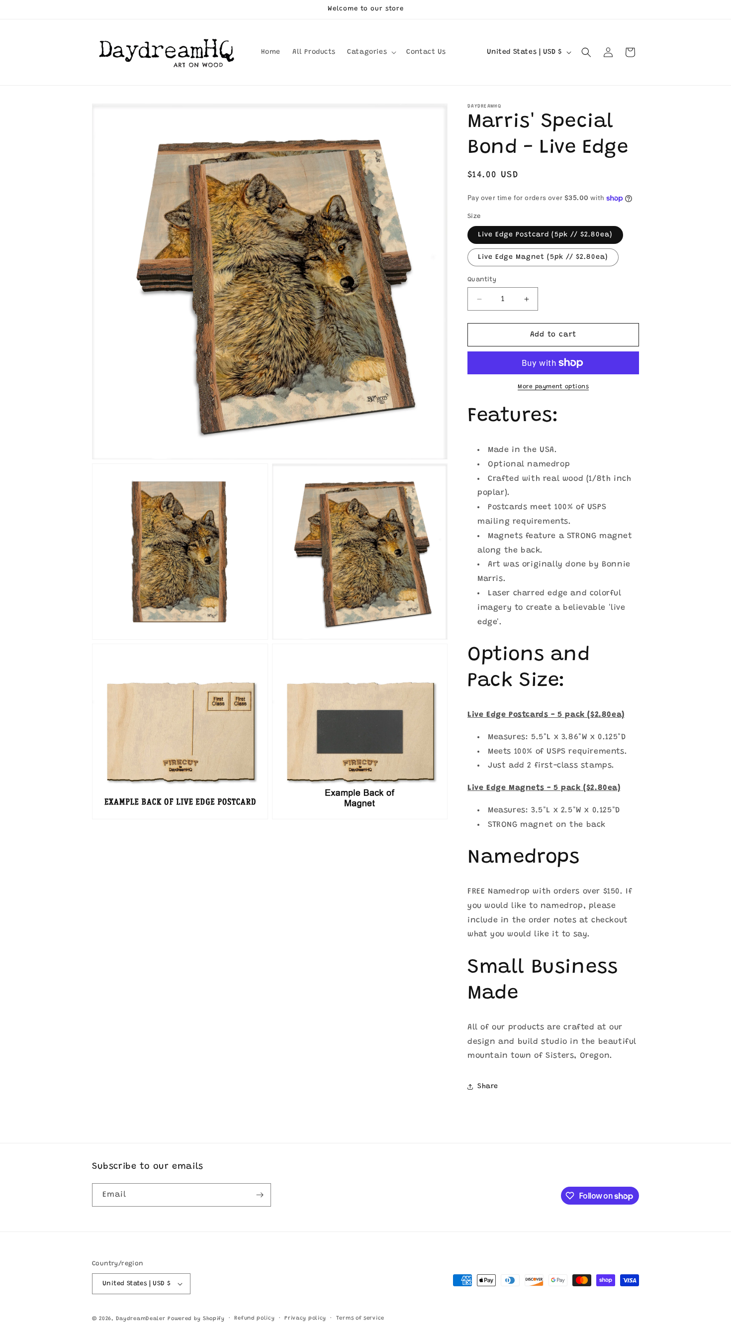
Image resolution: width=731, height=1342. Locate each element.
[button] (370, 52)
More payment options (553, 387)
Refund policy (254, 1318)
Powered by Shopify (196, 1319)
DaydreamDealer (141, 1319)
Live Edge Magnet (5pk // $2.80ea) (543, 257)
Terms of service (360, 1318)
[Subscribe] (260, 1195)
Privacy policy (305, 1318)
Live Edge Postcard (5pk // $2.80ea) (545, 234)
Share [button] (487, 1086)
